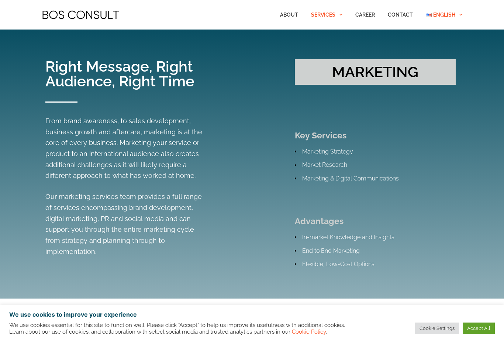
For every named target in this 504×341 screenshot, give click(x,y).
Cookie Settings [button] (437, 328)
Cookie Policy (309, 331)
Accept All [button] (478, 328)
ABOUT (289, 15)
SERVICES (323, 15)
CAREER (365, 15)
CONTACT (400, 15)
